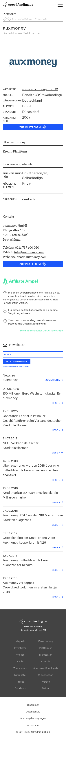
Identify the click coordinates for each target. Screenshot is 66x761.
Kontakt (45, 661)
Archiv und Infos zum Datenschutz (16, 367)
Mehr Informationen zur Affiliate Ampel (41, 330)
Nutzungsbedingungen (33, 718)
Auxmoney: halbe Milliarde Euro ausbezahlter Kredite (25, 562)
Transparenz (20, 668)
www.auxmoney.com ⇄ (40, 89)
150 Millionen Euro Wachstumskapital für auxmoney (32, 395)
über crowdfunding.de (45, 668)
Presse (20, 681)
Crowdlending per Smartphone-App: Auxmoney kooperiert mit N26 (29, 540)
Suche (20, 661)
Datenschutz (33, 711)
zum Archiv (52, 379)
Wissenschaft (45, 675)
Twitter (46, 688)
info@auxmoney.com (29, 252)
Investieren (20, 648)
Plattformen (45, 648)
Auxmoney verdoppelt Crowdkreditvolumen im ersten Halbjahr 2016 (31, 587)
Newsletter (20, 675)
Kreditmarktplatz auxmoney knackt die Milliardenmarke (30, 495)
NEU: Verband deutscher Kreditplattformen (20, 445)
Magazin (20, 641)
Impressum (33, 725)
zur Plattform (30, 127)
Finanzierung (45, 641)
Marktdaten (45, 654)
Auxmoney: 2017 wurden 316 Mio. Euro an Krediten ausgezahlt (33, 517)
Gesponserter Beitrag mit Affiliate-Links (29, 19)
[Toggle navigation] (60, 5)
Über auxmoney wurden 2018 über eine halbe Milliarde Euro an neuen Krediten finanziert (31, 470)
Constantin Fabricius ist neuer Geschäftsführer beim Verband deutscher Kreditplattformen (32, 420)
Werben (45, 681)
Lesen (56, 403)
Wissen (20, 654)
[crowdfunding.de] (18, 4)
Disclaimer (33, 704)
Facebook (20, 688)
